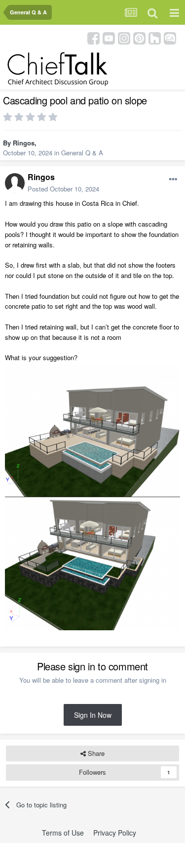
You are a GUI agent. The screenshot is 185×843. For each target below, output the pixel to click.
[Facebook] (93, 37)
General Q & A (82, 152)
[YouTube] (109, 37)
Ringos (24, 142)
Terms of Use (63, 833)
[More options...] (173, 180)
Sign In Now (92, 715)
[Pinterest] (139, 37)
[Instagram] (124, 37)
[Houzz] (154, 37)
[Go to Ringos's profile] (15, 183)
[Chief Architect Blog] (170, 37)
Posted (63, 188)
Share (95, 753)
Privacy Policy (114, 833)
